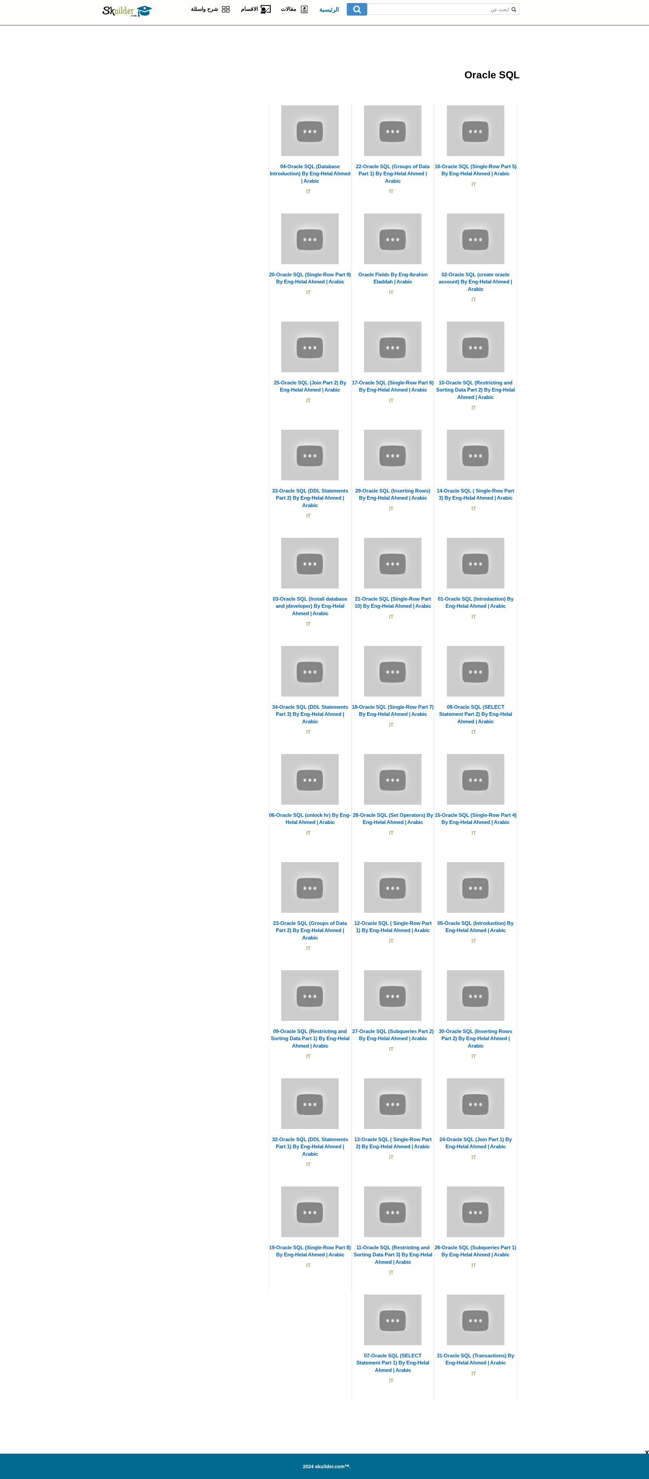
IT (474, 184)
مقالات (290, 9)
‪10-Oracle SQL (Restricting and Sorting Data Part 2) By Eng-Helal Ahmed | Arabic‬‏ (475, 390)
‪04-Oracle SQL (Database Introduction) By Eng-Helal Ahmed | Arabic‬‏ (310, 174)
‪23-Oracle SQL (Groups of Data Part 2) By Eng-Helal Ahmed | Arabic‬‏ (310, 930)
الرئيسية (329, 9)
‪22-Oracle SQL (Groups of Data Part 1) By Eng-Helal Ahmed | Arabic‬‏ (393, 174)
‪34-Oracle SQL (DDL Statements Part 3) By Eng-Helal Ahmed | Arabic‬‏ (310, 714)
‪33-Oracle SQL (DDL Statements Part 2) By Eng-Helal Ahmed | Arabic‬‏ (310, 498)
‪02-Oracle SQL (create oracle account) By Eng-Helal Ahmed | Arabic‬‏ (475, 282)
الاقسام (251, 9)
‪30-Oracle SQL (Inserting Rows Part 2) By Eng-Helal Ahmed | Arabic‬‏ (475, 1038)
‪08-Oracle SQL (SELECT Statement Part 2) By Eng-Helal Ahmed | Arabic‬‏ (475, 714)
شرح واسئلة (206, 9)
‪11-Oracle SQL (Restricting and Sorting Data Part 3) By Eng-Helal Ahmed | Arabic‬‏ (393, 1255)
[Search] (357, 9)
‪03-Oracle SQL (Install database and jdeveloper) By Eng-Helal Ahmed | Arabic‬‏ (310, 606)
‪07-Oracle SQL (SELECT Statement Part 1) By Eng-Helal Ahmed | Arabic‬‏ (392, 1363)
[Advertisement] (187, 67)
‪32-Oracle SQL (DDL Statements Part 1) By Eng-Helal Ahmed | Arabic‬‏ (310, 1146)
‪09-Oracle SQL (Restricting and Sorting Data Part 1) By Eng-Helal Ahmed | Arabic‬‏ (310, 1038)
